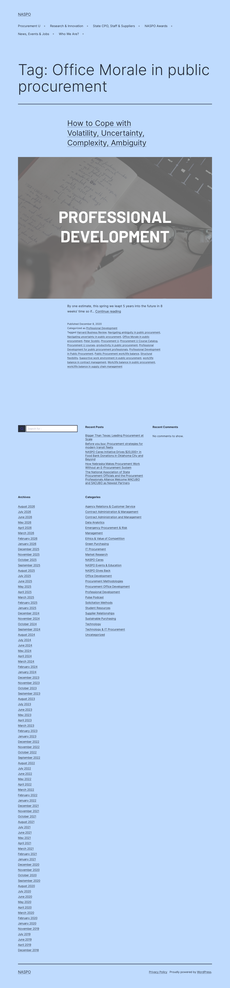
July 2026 (24, 511)
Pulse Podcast (94, 597)
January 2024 (27, 672)
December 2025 (28, 549)
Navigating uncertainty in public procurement (94, 336)
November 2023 (29, 682)
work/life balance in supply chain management (94, 366)
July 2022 (24, 768)
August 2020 (26, 886)
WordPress (204, 972)
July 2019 (24, 934)
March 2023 (26, 725)
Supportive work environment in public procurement (110, 358)
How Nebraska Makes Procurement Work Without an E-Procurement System (112, 465)
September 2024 (29, 629)
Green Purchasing (97, 543)
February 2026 (27, 538)
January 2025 (27, 608)
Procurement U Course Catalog (138, 340)
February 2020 (27, 918)
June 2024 (25, 645)
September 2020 (29, 880)
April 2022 (25, 784)
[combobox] (47, 428)
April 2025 (25, 592)
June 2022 (25, 773)
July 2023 (24, 704)
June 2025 (25, 581)
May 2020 (24, 902)
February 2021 (27, 854)
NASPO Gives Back (97, 570)
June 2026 (25, 517)
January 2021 (27, 859)
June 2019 (25, 939)
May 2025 (24, 586)
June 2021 (25, 832)
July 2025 (24, 576)
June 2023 (25, 709)
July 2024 (24, 640)
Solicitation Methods (98, 602)
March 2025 (26, 597)
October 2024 (27, 624)
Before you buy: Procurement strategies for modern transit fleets (114, 445)
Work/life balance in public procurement (131, 362)
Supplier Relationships (99, 613)
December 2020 (28, 864)
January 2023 (27, 736)
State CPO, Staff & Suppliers (114, 26)
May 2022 (24, 779)
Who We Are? (69, 34)
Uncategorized (95, 634)
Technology (93, 624)
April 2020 (25, 907)
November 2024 (29, 618)
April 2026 (25, 527)
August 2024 (26, 634)
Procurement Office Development (107, 586)
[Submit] (22, 428)
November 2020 (29, 869)
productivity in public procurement (117, 345)
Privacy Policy (158, 972)
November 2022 (29, 747)
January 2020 (27, 923)
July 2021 (24, 827)
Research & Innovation (66, 26)
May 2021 (24, 837)
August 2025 (26, 570)
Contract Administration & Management (111, 511)
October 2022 (27, 752)
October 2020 (27, 875)
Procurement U (29, 26)
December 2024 (28, 613)
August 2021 (26, 821)
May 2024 (24, 650)
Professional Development (101, 328)
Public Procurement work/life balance (117, 353)
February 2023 (27, 730)
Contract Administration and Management (113, 517)
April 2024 (25, 656)
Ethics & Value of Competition (105, 538)
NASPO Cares (94, 559)
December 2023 (28, 677)
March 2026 (26, 533)
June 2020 (25, 896)
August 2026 (26, 506)
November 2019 (28, 928)
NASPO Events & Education (103, 565)
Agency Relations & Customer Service (110, 506)
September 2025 (29, 565)
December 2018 (28, 950)
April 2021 (24, 843)
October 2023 (27, 688)
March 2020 (26, 912)
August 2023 (26, 698)
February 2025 (27, 602)
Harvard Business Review (92, 332)
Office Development (98, 576)
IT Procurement (95, 549)
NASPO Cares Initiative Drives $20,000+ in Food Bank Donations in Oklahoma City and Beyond (114, 455)
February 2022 (27, 795)
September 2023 (29, 693)
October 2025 (27, 559)
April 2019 (24, 944)
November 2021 (28, 811)
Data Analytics (94, 522)
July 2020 (24, 891)
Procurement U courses (81, 345)
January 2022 (27, 800)
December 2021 (28, 805)
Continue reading (108, 311)
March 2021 (26, 848)
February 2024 (28, 666)
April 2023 (25, 720)
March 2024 (26, 661)
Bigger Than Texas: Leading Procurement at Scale (114, 437)
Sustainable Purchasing (100, 618)
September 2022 (29, 757)
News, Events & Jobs (33, 34)
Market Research (96, 554)
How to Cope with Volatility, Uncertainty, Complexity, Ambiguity (106, 133)
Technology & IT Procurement (105, 629)
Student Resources (97, 608)
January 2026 (27, 543)
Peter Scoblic (92, 340)
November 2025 (29, 554)
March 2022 (26, 789)
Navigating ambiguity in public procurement (134, 332)
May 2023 (24, 715)
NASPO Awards (156, 26)
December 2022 (28, 741)
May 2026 (24, 522)
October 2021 (27, 816)
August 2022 (26, 763)
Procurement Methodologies (104, 581)
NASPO (24, 14)
